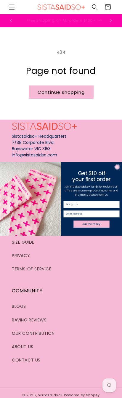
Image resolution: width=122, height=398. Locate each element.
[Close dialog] (117, 167)
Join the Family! (91, 224)
